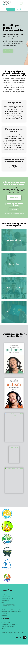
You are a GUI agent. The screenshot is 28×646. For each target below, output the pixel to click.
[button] (21, 3)
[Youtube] (18, 9)
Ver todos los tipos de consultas (14, 213)
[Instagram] (20, 9)
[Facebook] (25, 637)
